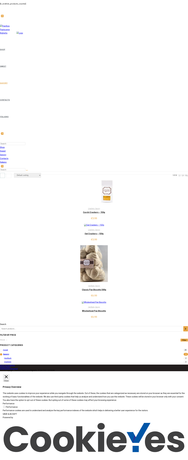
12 (179, 175)
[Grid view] (2, 175)
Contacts (4, 158)
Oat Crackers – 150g (94, 234)
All (186, 175)
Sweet (3, 151)
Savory (3, 155)
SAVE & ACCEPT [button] (10, 414)
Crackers (91, 209)
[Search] (185, 329)
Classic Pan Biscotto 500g (94, 290)
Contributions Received (9, 369)
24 (183, 175)
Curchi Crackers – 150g (94, 212)
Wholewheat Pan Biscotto (94, 311)
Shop (2, 147)
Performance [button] (8, 403)
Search (3, 324)
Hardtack (91, 286)
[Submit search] (27, 170)
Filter (184, 340)
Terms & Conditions (7, 365)
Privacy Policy (5, 367)
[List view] (8, 175)
